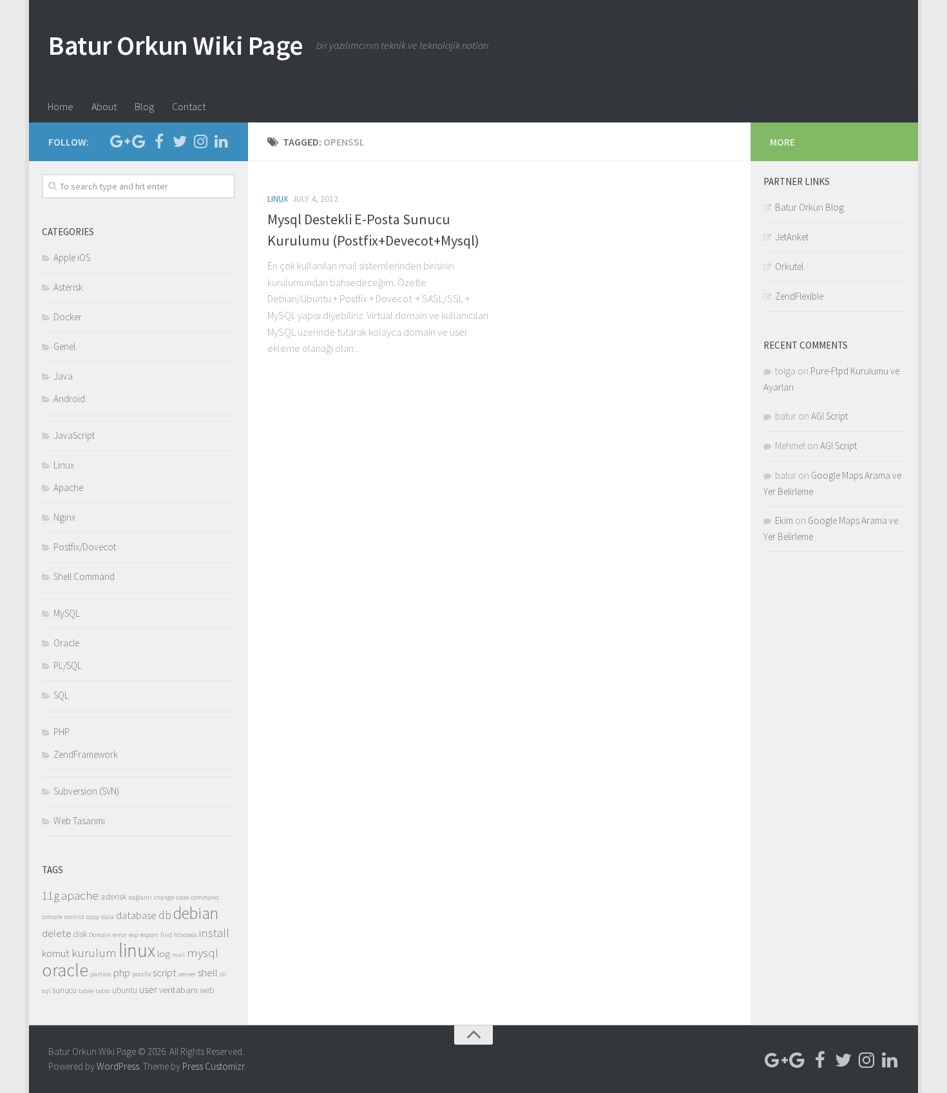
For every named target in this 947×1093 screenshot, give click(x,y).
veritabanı (178, 989)
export (149, 935)
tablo (102, 991)
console (52, 917)
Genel (64, 346)
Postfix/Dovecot (84, 547)
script (165, 973)
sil (223, 974)
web (207, 990)
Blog (144, 106)
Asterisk (68, 287)
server (187, 974)
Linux (277, 198)
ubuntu (124, 990)
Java (63, 376)
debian (195, 913)
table (86, 991)
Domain (100, 935)
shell (208, 973)
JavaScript (74, 435)
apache (80, 895)
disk (80, 934)
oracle (65, 970)
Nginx (64, 517)
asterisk (113, 896)
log (163, 953)
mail (178, 955)
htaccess (185, 935)
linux (137, 950)
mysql (202, 952)
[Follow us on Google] (138, 141)
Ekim (784, 520)
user (148, 989)
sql (46, 991)
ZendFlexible (799, 296)
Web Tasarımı (79, 821)
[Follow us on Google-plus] (118, 141)
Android (69, 398)
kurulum (94, 952)
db (164, 915)
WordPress (118, 1066)
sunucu (64, 990)
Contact (189, 106)
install (214, 932)
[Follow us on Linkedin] (221, 141)
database (136, 915)
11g (50, 895)
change (164, 897)
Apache (68, 487)
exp (134, 935)
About (104, 106)
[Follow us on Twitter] (179, 141)
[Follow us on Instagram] (200, 141)
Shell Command (84, 576)
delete (57, 933)
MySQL (66, 613)
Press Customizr (213, 1066)
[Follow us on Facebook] (159, 141)
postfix (141, 974)
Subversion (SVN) (86, 791)
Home (60, 106)
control (74, 917)
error (120, 935)
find (166, 935)
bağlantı (140, 897)
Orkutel (789, 266)
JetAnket (791, 237)
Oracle (66, 643)
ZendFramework (85, 754)
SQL (61, 695)
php (121, 973)
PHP (61, 732)
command (205, 897)
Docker (67, 317)
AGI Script (829, 416)
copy (92, 917)
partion (100, 974)
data (107, 917)
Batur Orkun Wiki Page (175, 45)
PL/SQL (67, 665)
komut (56, 953)
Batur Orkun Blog (809, 207)
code (182, 897)
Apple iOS (71, 257)
